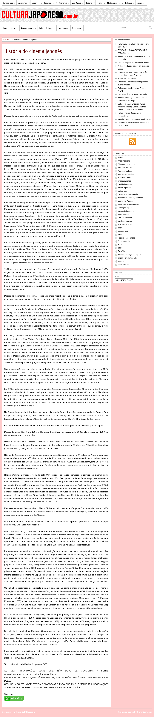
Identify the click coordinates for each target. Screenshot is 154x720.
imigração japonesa (126, 211)
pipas (120, 234)
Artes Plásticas (124, 161)
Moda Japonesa (113, 3)
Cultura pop (8, 3)
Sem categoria (124, 241)
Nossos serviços (27, 28)
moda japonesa (124, 214)
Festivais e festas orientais (128, 204)
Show (120, 245)
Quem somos (77, 28)
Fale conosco (63, 28)
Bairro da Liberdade (126, 178)
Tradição (140, 3)
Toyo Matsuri (123, 251)
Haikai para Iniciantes (127, 78)
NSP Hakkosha (28, 712)
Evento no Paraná (125, 201)
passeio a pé (123, 231)
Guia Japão (76, 3)
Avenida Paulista (125, 171)
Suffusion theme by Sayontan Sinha (135, 712)
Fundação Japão (125, 208)
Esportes (35, 3)
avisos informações (126, 174)
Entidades (50, 28)
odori (120, 228)
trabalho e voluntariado (127, 258)
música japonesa (125, 221)
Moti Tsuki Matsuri (125, 218)
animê (120, 158)
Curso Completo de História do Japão (133, 63)
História (89, 3)
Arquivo (117, 277)
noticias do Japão (125, 224)
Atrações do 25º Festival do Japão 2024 (134, 119)
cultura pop (122, 191)
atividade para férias (126, 168)
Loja (41, 28)
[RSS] (132, 142)
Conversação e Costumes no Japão (132, 94)
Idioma (99, 3)
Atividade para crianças (127, 164)
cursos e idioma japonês (128, 194)
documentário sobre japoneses (130, 198)
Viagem (121, 261)
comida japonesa (125, 184)
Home (5, 28)
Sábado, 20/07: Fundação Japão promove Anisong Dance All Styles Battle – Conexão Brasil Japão (132, 107)
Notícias (14, 28)
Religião (128, 3)
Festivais (48, 3)
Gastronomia (61, 3)
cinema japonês (124, 181)
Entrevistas (22, 3)
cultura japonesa (124, 188)
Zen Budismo (123, 265)
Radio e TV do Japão (126, 238)
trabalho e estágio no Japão (129, 255)
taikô (120, 248)
